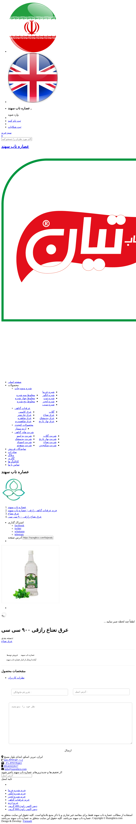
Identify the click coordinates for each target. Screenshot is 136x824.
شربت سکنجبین (47, 445)
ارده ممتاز (20, 428)
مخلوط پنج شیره (26, 401)
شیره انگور (48, 395)
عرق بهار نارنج (46, 421)
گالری (11, 458)
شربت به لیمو (24, 435)
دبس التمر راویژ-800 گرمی (22, 809)
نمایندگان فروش (17, 449)
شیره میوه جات (23, 388)
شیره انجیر (48, 401)
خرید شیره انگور (17, 793)
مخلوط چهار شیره (25, 398)
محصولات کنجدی (24, 425)
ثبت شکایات (14, 127)
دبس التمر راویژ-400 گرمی (22, 806)
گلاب (51, 411)
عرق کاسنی (25, 411)
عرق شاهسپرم (23, 421)
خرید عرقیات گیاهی (19, 799)
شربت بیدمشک (23, 439)
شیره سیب (48, 404)
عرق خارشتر (24, 415)
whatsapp (20, 531)
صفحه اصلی (14, 382)
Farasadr (27, 821)
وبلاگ (11, 455)
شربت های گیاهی (24, 432)
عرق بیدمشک (47, 418)
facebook (19, 525)
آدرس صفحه (15, 537)
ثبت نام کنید (14, 120)
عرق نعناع (48, 415)
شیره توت (48, 398)
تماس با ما (13, 464)
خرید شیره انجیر (17, 796)
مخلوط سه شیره (25, 395)
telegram (19, 534)
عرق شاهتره (25, 418)
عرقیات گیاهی (22, 408)
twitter (18, 528)
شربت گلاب (49, 435)
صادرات (12, 452)
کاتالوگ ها (13, 461)
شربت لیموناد (24, 442)
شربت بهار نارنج (47, 439)
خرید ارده (13, 802)
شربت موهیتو (24, 445)
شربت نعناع (49, 442)
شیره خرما (48, 392)
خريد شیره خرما (17, 790)
